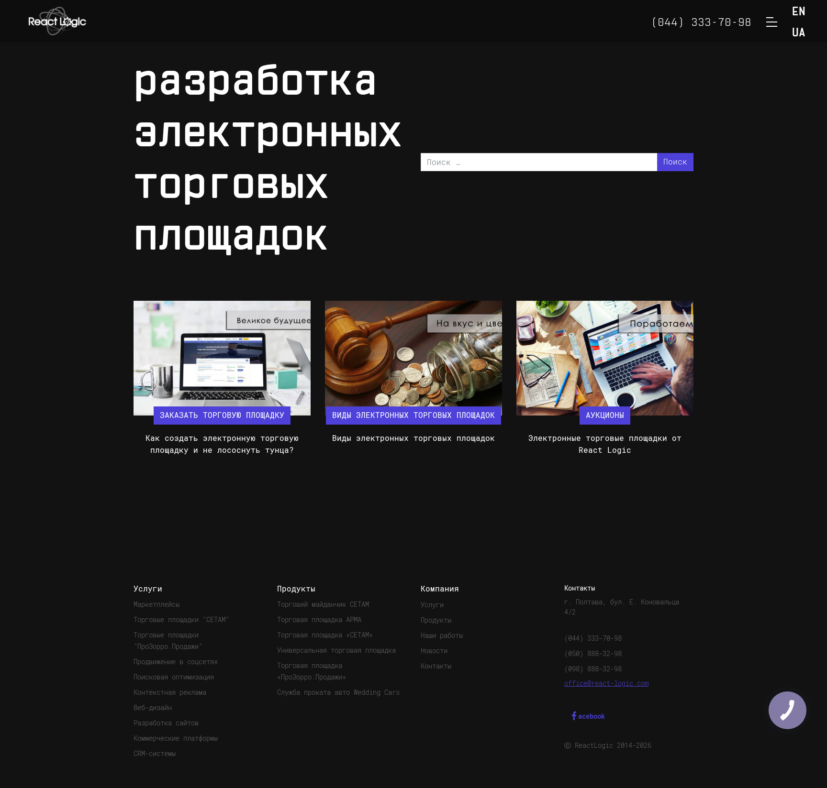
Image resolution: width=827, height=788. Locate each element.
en (798, 12)
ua (798, 33)
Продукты (436, 620)
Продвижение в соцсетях (176, 662)
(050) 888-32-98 (593, 653)
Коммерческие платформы (176, 738)
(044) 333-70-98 (593, 638)
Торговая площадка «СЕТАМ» (325, 635)
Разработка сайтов (166, 723)
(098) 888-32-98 (593, 669)
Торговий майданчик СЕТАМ (323, 604)
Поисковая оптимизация (174, 677)
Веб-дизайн (153, 707)
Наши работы (442, 635)
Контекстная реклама (170, 692)
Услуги (432, 605)
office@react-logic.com (606, 683)
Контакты (436, 666)
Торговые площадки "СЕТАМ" (181, 620)
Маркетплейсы (156, 604)
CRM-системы (155, 753)
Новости (434, 651)
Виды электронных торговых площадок (413, 438)
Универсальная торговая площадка (336, 650)
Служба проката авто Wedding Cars (338, 692)
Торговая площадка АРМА (319, 620)
